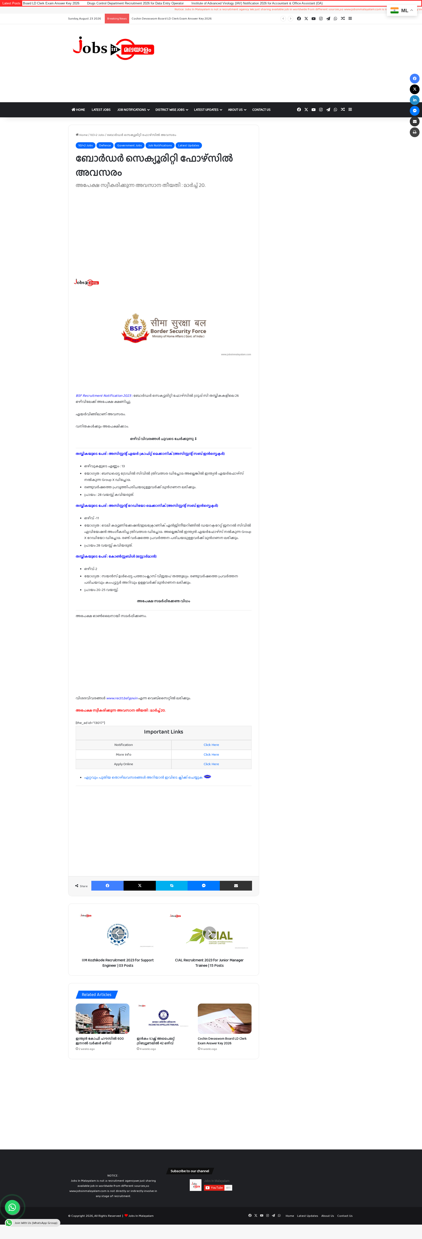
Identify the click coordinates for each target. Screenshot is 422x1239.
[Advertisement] (260, 63)
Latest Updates (206, 109)
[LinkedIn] (415, 100)
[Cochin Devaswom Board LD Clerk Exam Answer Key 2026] (225, 1019)
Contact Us (261, 109)
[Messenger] (204, 886)
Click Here (211, 744)
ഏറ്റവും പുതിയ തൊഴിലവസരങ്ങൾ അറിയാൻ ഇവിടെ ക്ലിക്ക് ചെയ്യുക (143, 777)
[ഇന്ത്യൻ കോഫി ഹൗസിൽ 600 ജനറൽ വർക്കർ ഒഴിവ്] (102, 1019)
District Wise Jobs (170, 109)
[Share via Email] (236, 886)
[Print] (415, 132)
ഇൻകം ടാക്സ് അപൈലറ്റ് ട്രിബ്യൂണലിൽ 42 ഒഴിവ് (156, 1041)
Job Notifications (131, 109)
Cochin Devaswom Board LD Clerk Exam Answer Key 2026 (172, 18)
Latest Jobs (101, 109)
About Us (235, 109)
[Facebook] (107, 886)
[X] (140, 886)
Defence (105, 145)
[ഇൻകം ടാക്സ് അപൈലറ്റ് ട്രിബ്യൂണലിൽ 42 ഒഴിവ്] (163, 1019)
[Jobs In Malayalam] (113, 48)
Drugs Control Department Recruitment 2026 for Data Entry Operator (95, 3)
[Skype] (172, 886)
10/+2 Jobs (97, 134)
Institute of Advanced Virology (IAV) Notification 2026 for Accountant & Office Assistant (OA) (217, 3)
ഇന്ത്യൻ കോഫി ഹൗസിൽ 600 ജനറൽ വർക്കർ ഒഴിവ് (100, 1041)
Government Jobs (129, 145)
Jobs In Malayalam (141, 1215)
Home (80, 109)
